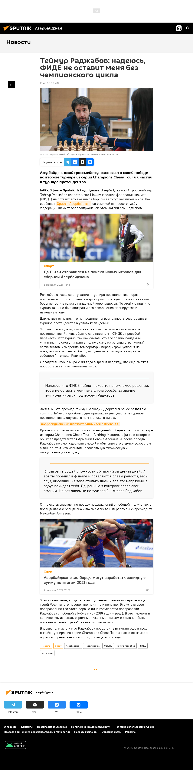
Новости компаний (85, 732)
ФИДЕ (142, 645)
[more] (147, 284)
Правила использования (52, 726)
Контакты (27, 726)
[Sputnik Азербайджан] (18, 31)
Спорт (49, 266)
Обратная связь (111, 732)
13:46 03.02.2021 (50, 83)
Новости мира (92, 645)
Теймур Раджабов (126, 645)
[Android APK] (15, 745)
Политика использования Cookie (135, 726)
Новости (46, 645)
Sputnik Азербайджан (73, 203)
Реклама (130, 732)
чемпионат (47, 653)
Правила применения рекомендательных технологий (37, 732)
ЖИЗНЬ (108, 645)
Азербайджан (73, 645)
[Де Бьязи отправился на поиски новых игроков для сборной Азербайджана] (96, 238)
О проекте (10, 726)
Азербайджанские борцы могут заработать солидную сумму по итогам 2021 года (95, 580)
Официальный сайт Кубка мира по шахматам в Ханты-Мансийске (84, 154)
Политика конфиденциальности (90, 726)
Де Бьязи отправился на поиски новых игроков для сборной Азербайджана (92, 274)
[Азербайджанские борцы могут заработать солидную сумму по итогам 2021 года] (96, 543)
